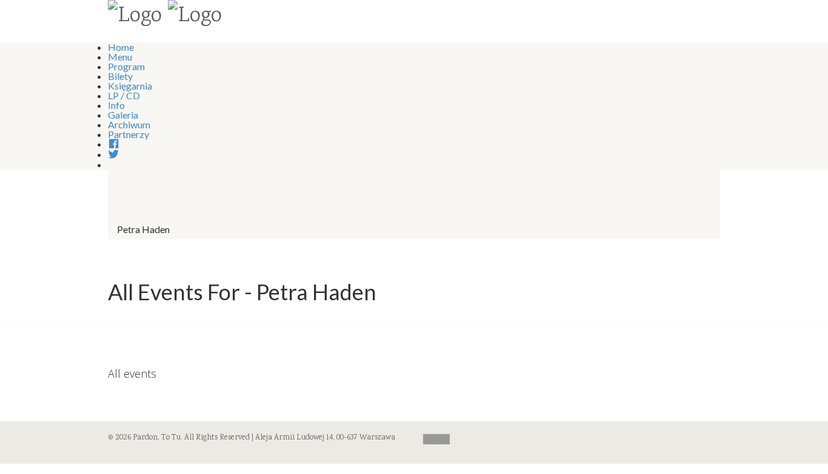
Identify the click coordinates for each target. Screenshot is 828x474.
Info (116, 105)
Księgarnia (130, 85)
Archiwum (129, 124)
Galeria (123, 114)
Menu (120, 56)
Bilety (120, 76)
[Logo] (135, 17)
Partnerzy (128, 134)
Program (126, 66)
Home (121, 47)
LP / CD (124, 95)
